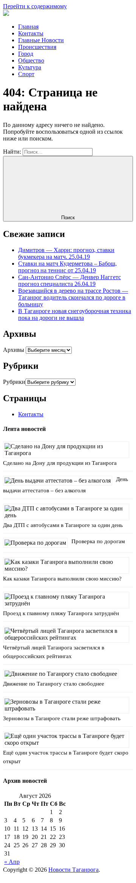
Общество (31, 60)
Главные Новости (41, 40)
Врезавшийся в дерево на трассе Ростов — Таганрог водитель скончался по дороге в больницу (73, 297)
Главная (28, 26)
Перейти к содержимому (35, 6)
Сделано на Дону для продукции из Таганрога (60, 463)
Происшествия (37, 47)
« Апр (12, 862)
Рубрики (14, 382)
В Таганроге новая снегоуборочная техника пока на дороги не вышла (74, 314)
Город (25, 53)
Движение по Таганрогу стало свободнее (53, 684)
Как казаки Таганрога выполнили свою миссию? (62, 579)
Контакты (30, 33)
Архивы (13, 350)
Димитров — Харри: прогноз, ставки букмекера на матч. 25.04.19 (66, 253)
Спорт (26, 74)
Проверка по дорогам (98, 541)
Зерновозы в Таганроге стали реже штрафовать (62, 718)
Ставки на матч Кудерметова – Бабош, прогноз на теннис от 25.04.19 (67, 266)
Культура (29, 67)
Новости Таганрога (73, 869)
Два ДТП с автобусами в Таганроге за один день (63, 525)
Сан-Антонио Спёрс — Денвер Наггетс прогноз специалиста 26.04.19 (69, 280)
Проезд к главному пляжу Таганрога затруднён (61, 613)
